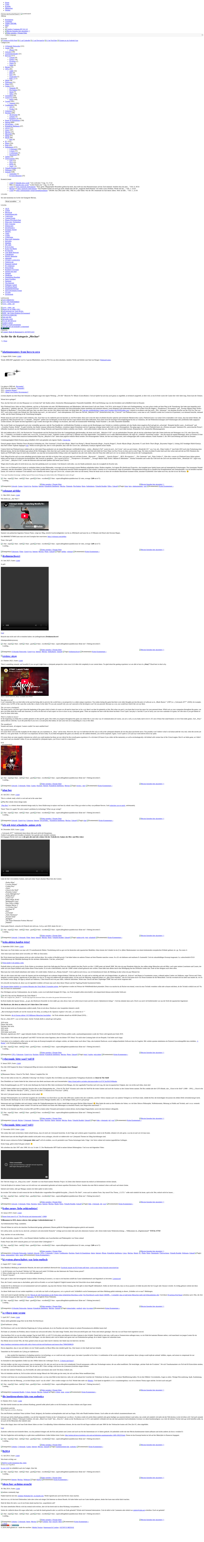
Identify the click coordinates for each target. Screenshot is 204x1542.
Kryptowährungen (15, 176)
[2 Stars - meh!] (17, 478)
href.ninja (8, 241)
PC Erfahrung (9, 266)
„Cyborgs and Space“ (66, 1361)
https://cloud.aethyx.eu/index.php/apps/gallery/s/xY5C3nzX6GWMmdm (92, 1081)
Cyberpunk (13, 149)
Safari (11, 65)
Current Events (10, 218)
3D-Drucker (13, 115)
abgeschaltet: (71, 1308)
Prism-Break (9, 268)
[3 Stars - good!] (28, 478)
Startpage (8, 281)
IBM (11, 73)
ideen (60, 1522)
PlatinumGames (105, 360)
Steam (11, 92)
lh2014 (39, 1479)
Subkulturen (9, 147)
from (126, 486)
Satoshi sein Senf (11, 271)
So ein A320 (5, 1468)
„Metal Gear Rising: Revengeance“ (16, 392)
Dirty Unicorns (10, 224)
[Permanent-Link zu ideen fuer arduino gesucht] (16, 1484)
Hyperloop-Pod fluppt (175, 1295)
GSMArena (9, 237)
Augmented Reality (11, 54)
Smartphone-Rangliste (12, 277)
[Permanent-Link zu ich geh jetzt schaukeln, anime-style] (21, 825)
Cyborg (11, 151)
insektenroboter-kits (62, 1447)
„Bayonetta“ (19, 386)
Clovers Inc (66, 440)
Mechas (7, 132)
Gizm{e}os (9, 97)
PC (6, 141)
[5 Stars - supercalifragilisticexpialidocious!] (63, 478)
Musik (7, 137)
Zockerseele (9, 294)
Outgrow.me (9, 262)
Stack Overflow (10, 279)
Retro (7, 145)
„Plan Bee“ (4, 805)
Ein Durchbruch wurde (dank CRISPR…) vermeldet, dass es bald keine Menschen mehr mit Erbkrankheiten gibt (121, 1295)
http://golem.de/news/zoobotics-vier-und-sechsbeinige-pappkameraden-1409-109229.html (95, 1435)
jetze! (85, 1054)
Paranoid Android (11, 264)
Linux (7, 130)
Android (12, 103)
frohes (3, 1255)
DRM (7, 80)
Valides (11, 23)
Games (7, 86)
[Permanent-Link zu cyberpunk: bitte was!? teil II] (17, 1059)
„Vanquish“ (20, 388)
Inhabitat (8, 243)
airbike (64, 551)
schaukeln (92, 937)
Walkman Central (11, 285)
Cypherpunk (13, 153)
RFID (11, 164)
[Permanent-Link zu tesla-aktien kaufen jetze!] (15, 942)
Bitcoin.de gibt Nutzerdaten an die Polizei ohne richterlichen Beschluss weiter (56, 1295)
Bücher (7, 67)
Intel (10, 75)
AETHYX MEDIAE (67, 1527)
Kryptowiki (9, 250)
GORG (7, 235)
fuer (50, 1522)
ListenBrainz (9, 254)
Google (7, 101)
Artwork (8, 52)
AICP (7, 209)
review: (79, 786)
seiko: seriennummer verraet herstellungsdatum (31, 190)
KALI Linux (9, 247)
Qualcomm (13, 77)
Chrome (12, 57)
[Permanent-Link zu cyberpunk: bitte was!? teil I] (17, 1124)
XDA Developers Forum (13, 290)
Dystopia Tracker (11, 229)
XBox (11, 94)
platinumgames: (137, 486)
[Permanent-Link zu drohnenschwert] (10, 556)
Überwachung (10, 158)
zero (145, 486)
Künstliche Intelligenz (12, 126)
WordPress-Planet (11, 287)
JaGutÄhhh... (44, 820)
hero (130, 486)
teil (109, 1120)
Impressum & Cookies (51, 1527)
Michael (12, 189)
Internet (7, 122)
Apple (7, 48)
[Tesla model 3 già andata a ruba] (12, 963)
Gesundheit (9, 96)
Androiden (13, 174)
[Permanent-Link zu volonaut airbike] (11, 490)
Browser (8, 56)
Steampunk (13, 155)
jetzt (86, 937)
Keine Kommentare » (166, 486)
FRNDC (8, 231)
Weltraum (8, 170)
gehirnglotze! (10, 1255)
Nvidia (11, 109)
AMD (11, 71)
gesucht (54, 1522)
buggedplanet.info (11, 214)
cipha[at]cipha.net (139, 1510)
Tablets (7, 157)
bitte (98, 1120)
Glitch (7, 233)
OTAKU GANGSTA (12, 260)
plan (85, 820)
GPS (11, 160)
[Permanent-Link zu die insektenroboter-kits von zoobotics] (22, 1396)
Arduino (12, 117)
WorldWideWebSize (12, 289)
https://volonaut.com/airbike (57, 536)
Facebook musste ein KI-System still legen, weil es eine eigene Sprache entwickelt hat (89, 1268)
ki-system (90, 1308)
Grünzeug (8, 111)
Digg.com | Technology (13, 222)
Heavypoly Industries (12, 239)
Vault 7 (11, 166)
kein (84, 1308)
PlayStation (13, 90)
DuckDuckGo (10, 228)
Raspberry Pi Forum (12, 270)
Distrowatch (9, 226)
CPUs (7, 69)
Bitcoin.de (8, 212)
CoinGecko (9, 216)
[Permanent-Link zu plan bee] (6, 790)
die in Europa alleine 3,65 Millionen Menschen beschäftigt (31, 1015)
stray (84, 786)
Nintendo (12, 88)
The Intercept (9, 283)
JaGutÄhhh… (10, 124)
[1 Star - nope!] (6, 478)
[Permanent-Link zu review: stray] (9, 656)
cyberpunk (104, 1120)
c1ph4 (11, 183)
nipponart (8, 258)
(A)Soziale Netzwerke (12, 46)
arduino (45, 1522)
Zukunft (8, 172)
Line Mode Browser (12, 252)
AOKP (7, 210)
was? (113, 1120)
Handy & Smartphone (12, 120)
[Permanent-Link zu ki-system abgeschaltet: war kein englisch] (24, 1259)
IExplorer (12, 61)
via (27, 445)
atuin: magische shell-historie (25, 187)
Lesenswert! (117, 1279)
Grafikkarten (9, 105)
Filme (7, 84)
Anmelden (8, 21)
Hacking (8, 113)
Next (5, 341)
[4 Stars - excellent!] (41, 478)
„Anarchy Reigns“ (11, 390)
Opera (11, 63)
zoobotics (73, 1447)
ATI (10, 107)
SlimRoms (8, 275)
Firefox (11, 59)
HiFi (10, 139)
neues (21, 1255)
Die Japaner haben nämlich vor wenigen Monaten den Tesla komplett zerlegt (29, 986)
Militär (7, 136)
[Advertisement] (102, 345)
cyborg (57, 1392)
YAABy (8, 292)
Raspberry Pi (13, 118)
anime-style (80, 937)
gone (62, 1392)
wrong (67, 1392)
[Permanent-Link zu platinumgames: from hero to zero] (20, 351)
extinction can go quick (117, 805)
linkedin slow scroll (22, 183)
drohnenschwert (74, 652)
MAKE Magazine (11, 256)
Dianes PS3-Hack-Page (13, 220)
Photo (7, 143)
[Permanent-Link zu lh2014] (5, 1451)
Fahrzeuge (8, 82)
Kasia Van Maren (11, 249)
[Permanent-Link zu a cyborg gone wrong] (13, 1312)
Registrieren (9, 20)
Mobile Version (37, 1527)
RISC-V (12, 78)
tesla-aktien (97, 1054)
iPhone (11, 50)
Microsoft (8, 134)
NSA (11, 162)
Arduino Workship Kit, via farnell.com (31, 1496)
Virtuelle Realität (10, 168)
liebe (17, 1255)
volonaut (70, 551)
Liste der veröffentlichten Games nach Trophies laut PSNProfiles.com (105, 410)
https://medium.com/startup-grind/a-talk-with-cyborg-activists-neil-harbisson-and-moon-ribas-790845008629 (37, 1344)
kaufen (90, 1054)
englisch (79, 1308)
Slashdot (8, 273)
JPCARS (8, 245)
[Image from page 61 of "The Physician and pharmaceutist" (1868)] (24, 1216)
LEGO (7, 128)
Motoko (90, 1380)
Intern (11, 99)
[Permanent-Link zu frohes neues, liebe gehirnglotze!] (19, 1208)
